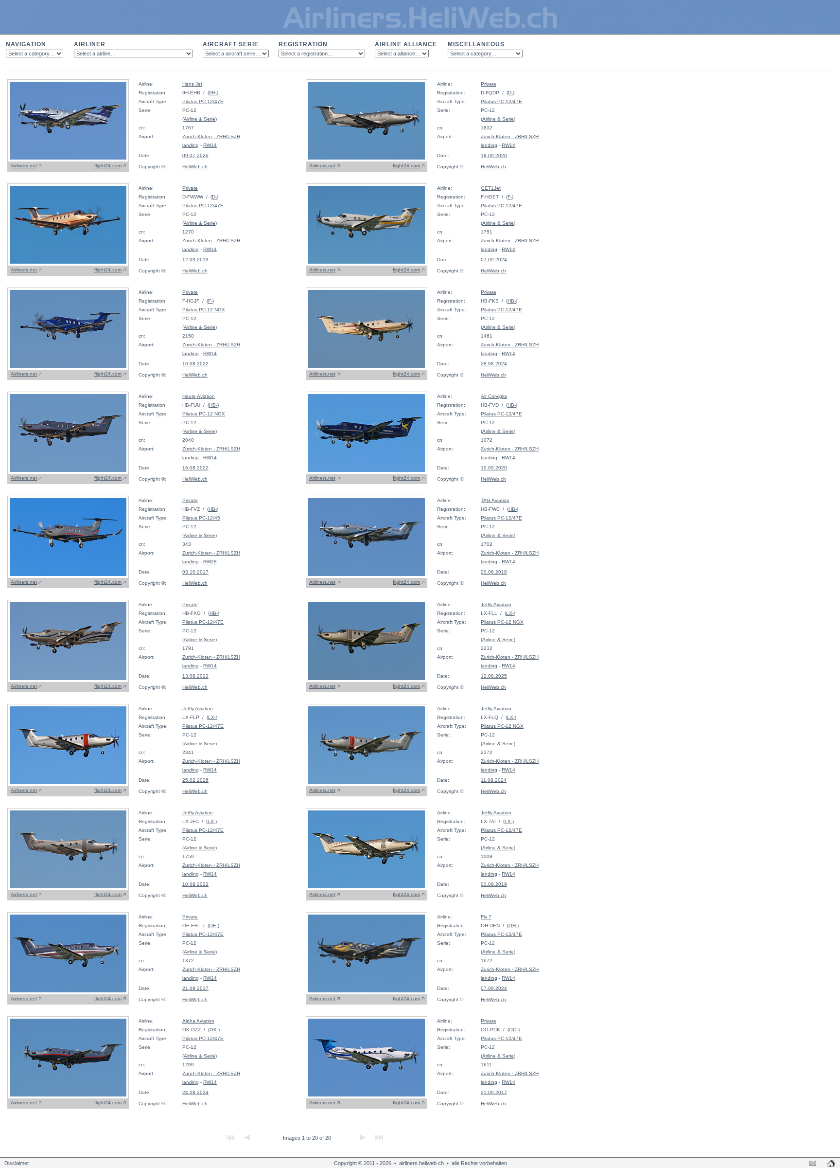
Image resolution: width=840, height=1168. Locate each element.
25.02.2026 (195, 780)
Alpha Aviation (198, 1021)
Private (488, 84)
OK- (214, 1029)
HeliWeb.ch (195, 166)
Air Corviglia (494, 396)
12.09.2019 (195, 259)
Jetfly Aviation (496, 604)
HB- (512, 301)
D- (510, 92)
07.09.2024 (494, 259)
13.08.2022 (195, 676)
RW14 (210, 145)
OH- (512, 925)
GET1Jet (491, 188)
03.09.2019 (494, 884)
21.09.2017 (195, 988)
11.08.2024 (494, 780)
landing (190, 145)
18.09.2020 (494, 155)
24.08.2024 (195, 1092)
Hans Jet (192, 84)
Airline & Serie (199, 119)
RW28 (210, 561)
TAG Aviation (495, 500)
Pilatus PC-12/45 (201, 518)
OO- (513, 1029)
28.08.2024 (494, 363)
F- (510, 196)
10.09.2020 (494, 467)
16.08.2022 (195, 467)
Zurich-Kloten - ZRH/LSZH (211, 136)
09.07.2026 (195, 155)
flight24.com (108, 165)
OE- (213, 925)
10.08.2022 (195, 363)
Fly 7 (486, 916)
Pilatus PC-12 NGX (203, 309)
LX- (510, 613)
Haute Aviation (198, 396)
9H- (213, 92)
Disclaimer (16, 1163)
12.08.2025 (494, 676)
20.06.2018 (494, 572)
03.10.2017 (195, 572)
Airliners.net (24, 165)
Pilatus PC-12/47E (203, 101)
